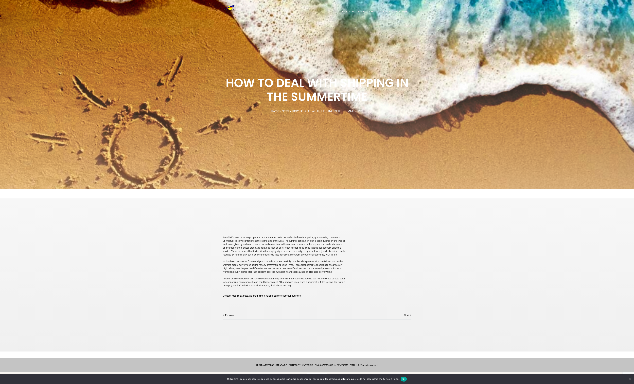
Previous (229, 315)
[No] (630, 379)
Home (275, 111)
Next (406, 315)
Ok (403, 379)
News (285, 111)
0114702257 (342, 365)
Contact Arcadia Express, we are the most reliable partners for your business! (262, 295)
